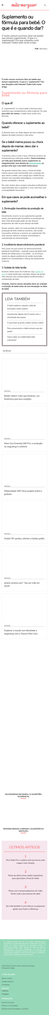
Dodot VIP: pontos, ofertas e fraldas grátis (24, 538)
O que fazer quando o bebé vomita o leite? (25, 322)
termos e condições (37, 953)
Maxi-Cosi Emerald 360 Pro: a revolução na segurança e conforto (23, 445)
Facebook (5, 991)
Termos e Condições (10, 1006)
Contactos (6, 985)
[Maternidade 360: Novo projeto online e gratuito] (24, 468)
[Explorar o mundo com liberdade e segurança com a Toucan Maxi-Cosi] (24, 608)
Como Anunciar (8, 1002)
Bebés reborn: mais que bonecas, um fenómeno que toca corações (21, 397)
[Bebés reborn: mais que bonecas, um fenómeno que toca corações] (24, 373)
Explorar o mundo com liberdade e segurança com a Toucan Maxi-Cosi (21, 632)
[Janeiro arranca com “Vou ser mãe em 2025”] (24, 560)
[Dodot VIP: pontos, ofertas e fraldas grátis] (24, 516)
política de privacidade (11, 955)
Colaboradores (8, 981)
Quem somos (7, 978)
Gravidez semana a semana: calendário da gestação (23, 830)
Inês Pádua (43, 49)
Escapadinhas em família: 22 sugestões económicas (23, 795)
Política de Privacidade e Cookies (15, 1009)
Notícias (7, 391)
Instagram (5, 994)
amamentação (35, 163)
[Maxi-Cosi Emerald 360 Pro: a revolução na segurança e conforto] (24, 421)
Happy (13, 968)
